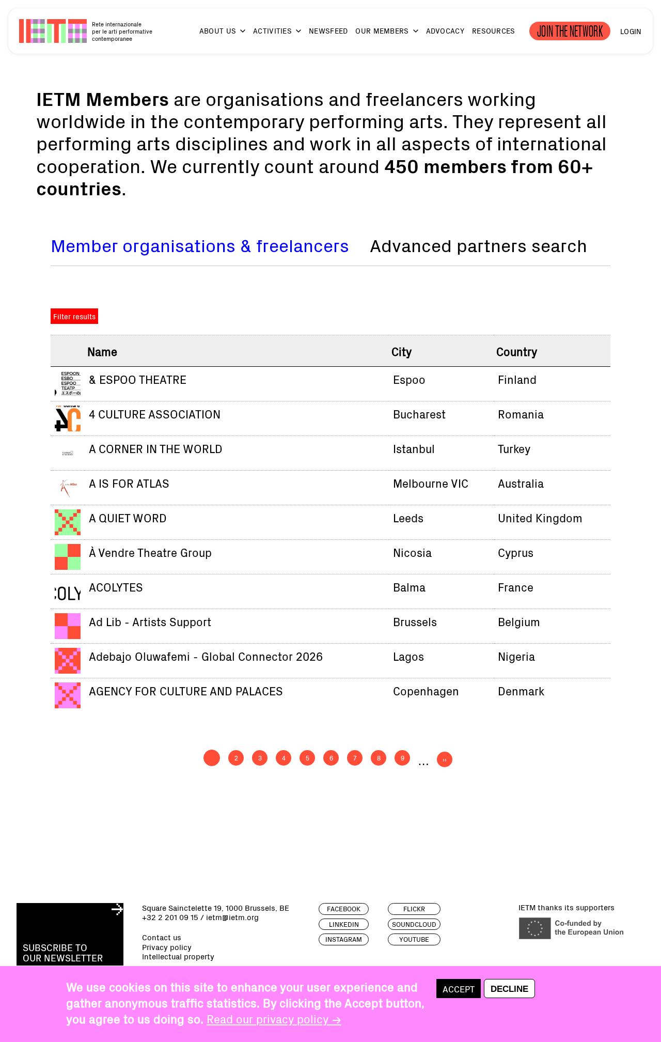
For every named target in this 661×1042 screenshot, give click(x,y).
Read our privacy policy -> (274, 1018)
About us (217, 30)
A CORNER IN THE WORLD (156, 448)
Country (516, 351)
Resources (493, 30)
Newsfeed (328, 30)
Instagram (343, 939)
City (401, 351)
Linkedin (344, 924)
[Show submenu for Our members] (411, 35)
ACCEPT (459, 988)
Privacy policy (167, 947)
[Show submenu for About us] (238, 35)
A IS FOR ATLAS (129, 483)
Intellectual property (178, 956)
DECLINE (509, 989)
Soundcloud (414, 924)
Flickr (414, 908)
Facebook (343, 908)
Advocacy (445, 30)
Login (630, 31)
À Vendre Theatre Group (150, 552)
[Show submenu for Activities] (294, 35)
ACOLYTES (116, 587)
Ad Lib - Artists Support (150, 621)
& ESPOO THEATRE (137, 379)
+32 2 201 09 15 (170, 916)
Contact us (161, 937)
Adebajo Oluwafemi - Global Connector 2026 (206, 656)
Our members (381, 30)
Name (102, 351)
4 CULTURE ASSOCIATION (155, 414)
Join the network (570, 31)
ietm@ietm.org (232, 916)
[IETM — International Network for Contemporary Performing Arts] (53, 30)
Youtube (414, 939)
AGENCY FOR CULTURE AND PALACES (186, 690)
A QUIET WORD (128, 517)
